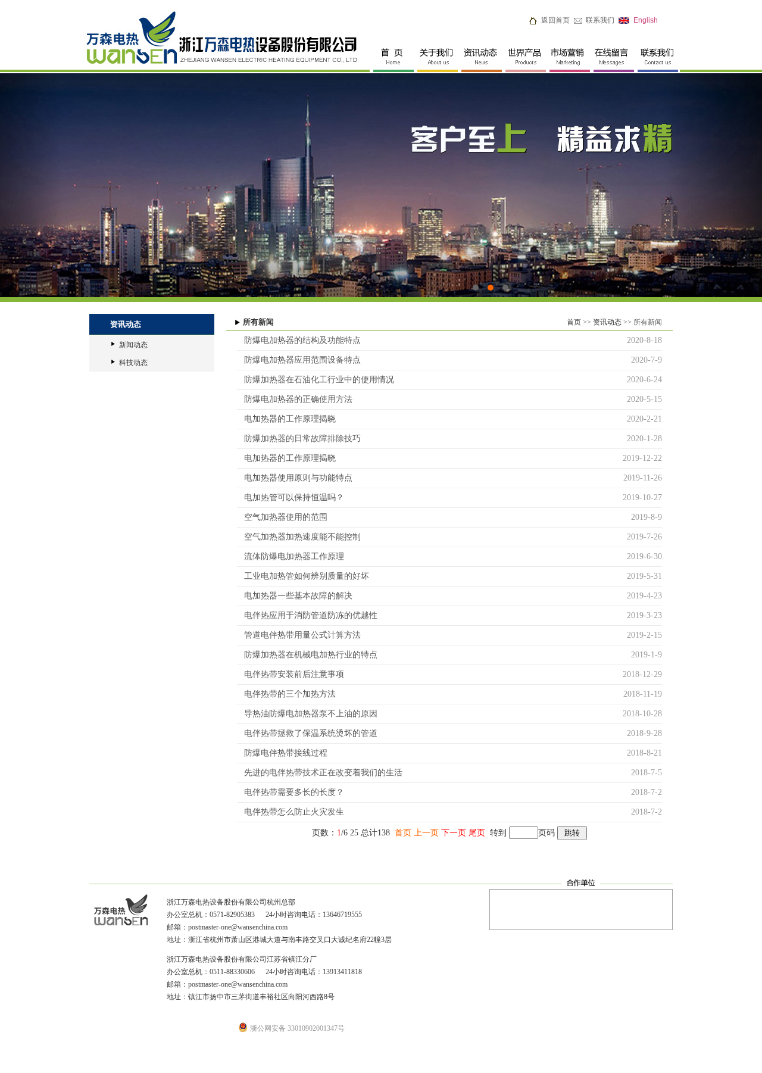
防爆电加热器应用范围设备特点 (299, 359)
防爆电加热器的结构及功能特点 (299, 340)
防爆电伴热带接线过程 (282, 752)
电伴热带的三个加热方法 (286, 694)
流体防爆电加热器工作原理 (290, 556)
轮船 (381, 185)
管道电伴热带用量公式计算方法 (299, 635)
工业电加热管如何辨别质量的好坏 (303, 576)
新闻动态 (133, 345)
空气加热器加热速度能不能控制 (299, 536)
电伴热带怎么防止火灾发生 (290, 811)
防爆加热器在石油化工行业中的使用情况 (315, 379)
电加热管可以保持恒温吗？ (290, 497)
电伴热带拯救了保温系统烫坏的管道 (307, 733)
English (645, 20)
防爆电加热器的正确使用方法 (294, 399)
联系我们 (600, 20)
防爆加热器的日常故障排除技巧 (299, 438)
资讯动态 (607, 322)
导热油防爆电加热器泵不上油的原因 (307, 713)
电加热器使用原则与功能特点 (294, 477)
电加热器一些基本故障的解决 (294, 595)
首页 (574, 322)
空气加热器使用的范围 (282, 517)
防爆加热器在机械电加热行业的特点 (307, 654)
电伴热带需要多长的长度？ (290, 792)
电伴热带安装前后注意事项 (290, 674)
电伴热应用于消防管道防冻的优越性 (307, 615)
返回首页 (555, 20)
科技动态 (133, 362)
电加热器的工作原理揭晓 (286, 418)
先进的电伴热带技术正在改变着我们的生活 (319, 772)
